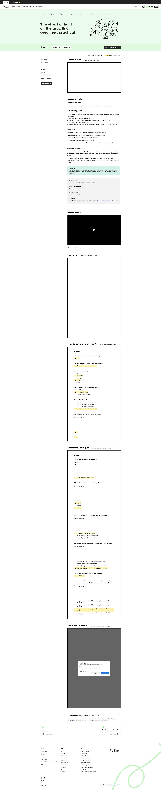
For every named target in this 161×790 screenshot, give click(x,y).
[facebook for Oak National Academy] (45, 785)
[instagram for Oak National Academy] (42, 785)
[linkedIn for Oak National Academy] (48, 785)
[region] (94, 77)
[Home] (5, 6)
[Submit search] (143, 7)
